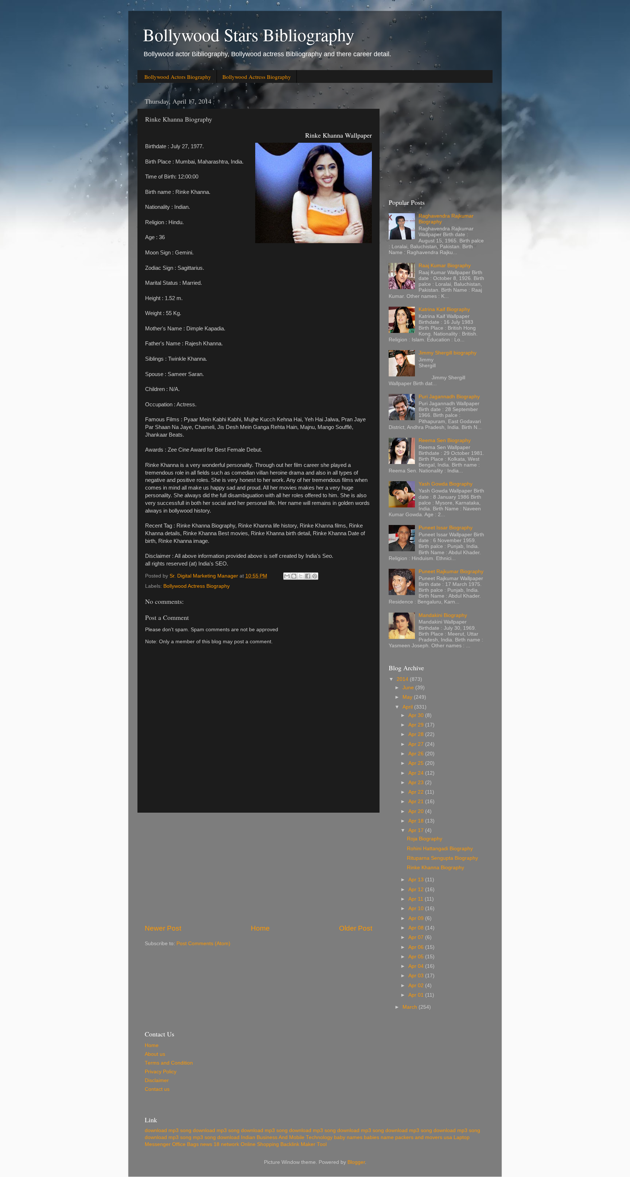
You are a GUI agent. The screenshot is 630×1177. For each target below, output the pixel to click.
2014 (403, 679)
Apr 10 (416, 908)
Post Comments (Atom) (203, 943)
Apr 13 (416, 879)
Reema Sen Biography (445, 440)
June (408, 687)
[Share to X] (300, 576)
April (408, 707)
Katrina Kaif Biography (444, 309)
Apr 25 (416, 763)
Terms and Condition (169, 1063)
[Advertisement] (258, 868)
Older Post (355, 928)
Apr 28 (416, 734)
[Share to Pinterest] (314, 576)
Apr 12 (416, 889)
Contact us (157, 1089)
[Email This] (287, 576)
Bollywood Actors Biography (177, 76)
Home (260, 928)
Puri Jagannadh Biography (449, 396)
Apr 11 (416, 899)
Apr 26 (416, 753)
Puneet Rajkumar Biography (451, 571)
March (410, 1007)
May (408, 697)
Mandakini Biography (443, 615)
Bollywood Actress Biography (256, 76)
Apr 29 (416, 725)
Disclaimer (157, 1080)
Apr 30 (416, 715)
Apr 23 (416, 782)
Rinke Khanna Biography (435, 867)
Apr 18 (416, 821)
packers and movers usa (423, 1137)
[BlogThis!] (294, 576)
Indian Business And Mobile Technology (286, 1137)
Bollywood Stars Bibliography (248, 34)
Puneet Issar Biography (445, 527)
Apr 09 (416, 918)
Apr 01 (416, 995)
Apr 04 (416, 966)
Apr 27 (416, 744)
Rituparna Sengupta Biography (442, 858)
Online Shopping (260, 1144)
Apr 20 (416, 811)
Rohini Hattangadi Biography (440, 848)
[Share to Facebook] (307, 576)
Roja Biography (424, 838)
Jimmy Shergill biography (448, 353)
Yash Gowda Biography (445, 484)
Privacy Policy (160, 1071)
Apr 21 (416, 801)
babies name (379, 1137)
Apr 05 (416, 956)
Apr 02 (416, 985)
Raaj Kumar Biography (445, 265)
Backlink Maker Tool (303, 1144)
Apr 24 (416, 773)
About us (155, 1054)
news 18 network (219, 1144)
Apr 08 (416, 928)
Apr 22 (416, 792)
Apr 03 (416, 975)
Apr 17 (416, 830)
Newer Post (163, 928)
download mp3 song (168, 1130)
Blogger (356, 1162)
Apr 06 (416, 947)
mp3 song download (216, 1137)
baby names (348, 1137)
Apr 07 (416, 937)
